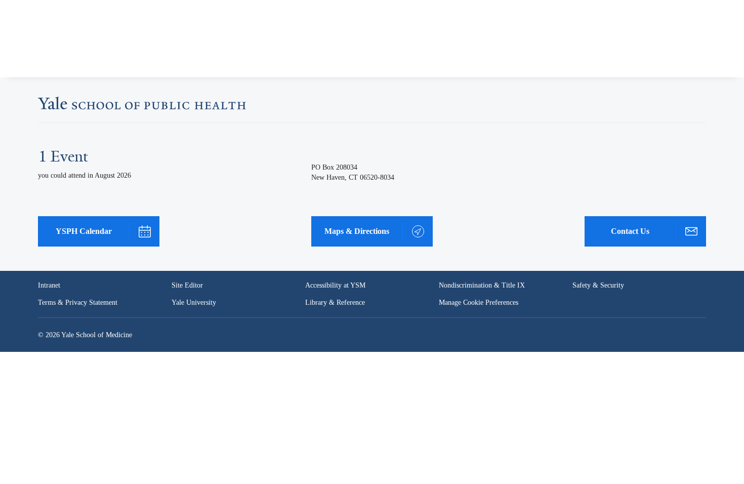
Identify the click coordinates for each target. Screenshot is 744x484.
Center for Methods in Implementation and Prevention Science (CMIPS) (272, 60)
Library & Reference (335, 302)
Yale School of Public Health (79, 42)
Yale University (194, 302)
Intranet (49, 285)
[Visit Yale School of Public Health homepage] (142, 106)
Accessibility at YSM (335, 285)
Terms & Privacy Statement (77, 302)
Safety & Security (598, 285)
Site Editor (187, 285)
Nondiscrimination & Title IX (482, 285)
